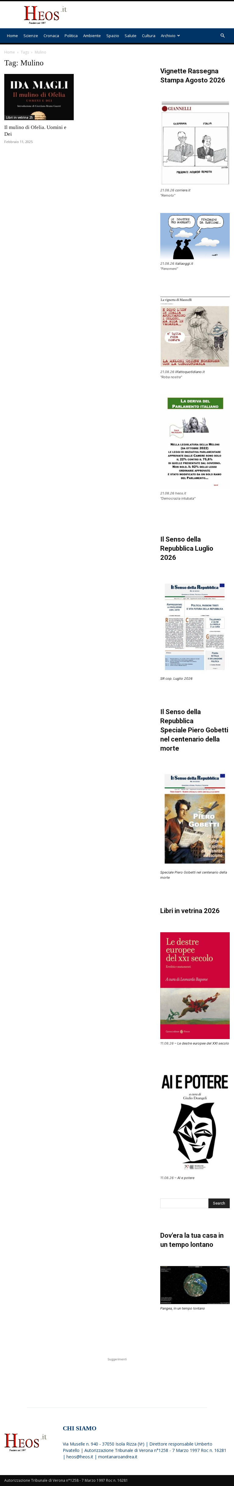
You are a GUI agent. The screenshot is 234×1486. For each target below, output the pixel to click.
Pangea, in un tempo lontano (182, 1308)
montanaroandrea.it (117, 1457)
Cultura (148, 35)
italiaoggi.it (184, 263)
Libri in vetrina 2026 (190, 911)
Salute (130, 35)
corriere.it (182, 190)
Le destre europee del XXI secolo (203, 1043)
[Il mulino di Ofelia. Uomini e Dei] (39, 97)
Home (12, 35)
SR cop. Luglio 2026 (176, 678)
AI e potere (185, 1178)
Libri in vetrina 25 (19, 117)
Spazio (112, 35)
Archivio (168, 35)
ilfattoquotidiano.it (190, 372)
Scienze (30, 35)
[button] (222, 36)
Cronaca (51, 35)
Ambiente (92, 35)
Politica (71, 35)
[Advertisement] (158, 15)
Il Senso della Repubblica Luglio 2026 (186, 548)
